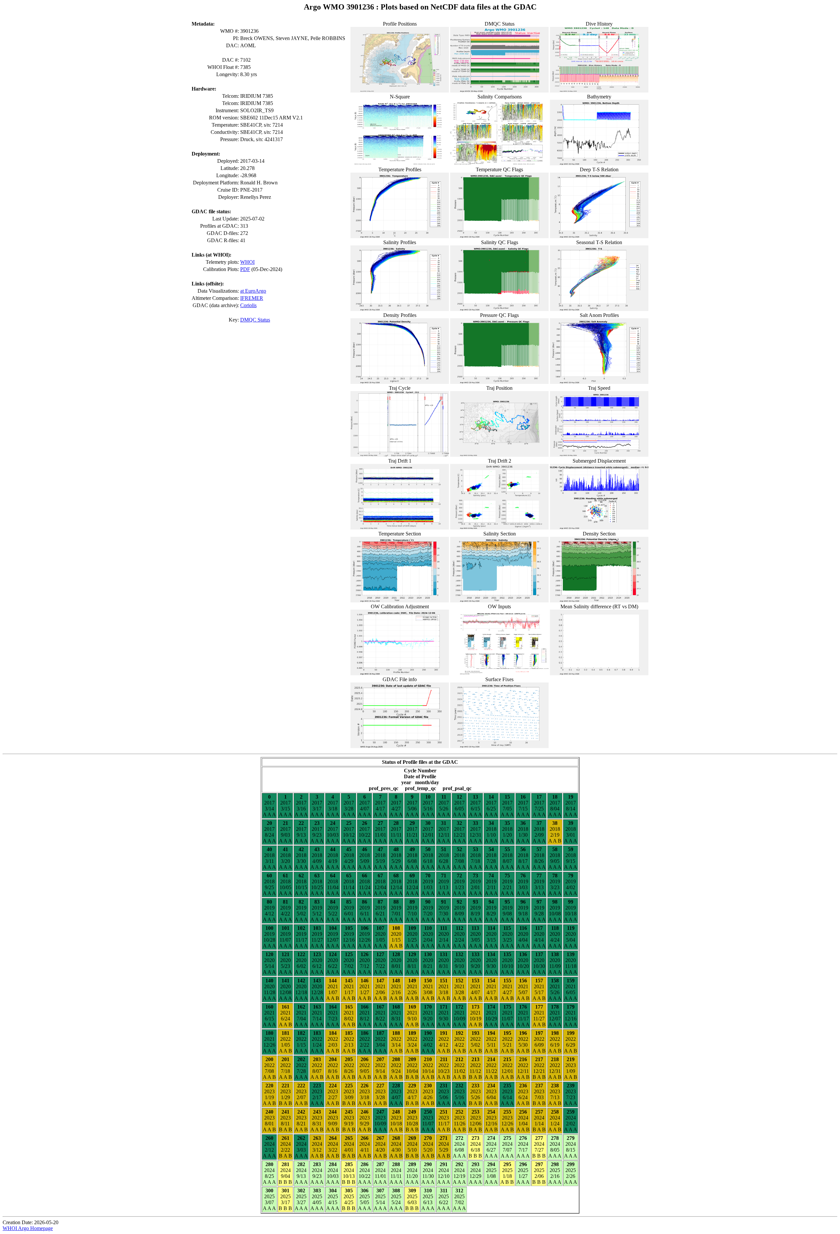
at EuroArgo (253, 291)
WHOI (247, 262)
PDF (245, 269)
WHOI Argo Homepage (28, 1228)
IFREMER (251, 298)
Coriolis (248, 305)
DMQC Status (255, 320)
